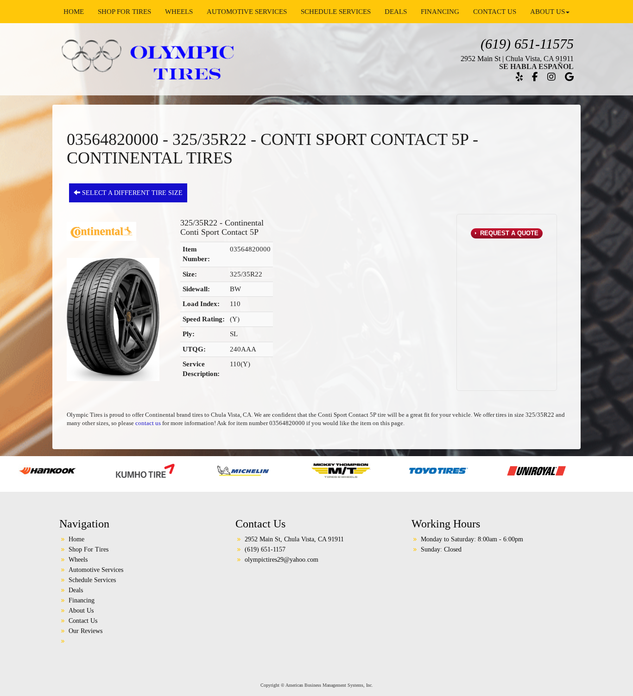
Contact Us (494, 11)
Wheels (179, 11)
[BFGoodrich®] (598, 470)
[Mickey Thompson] (276, 470)
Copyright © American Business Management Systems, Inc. (316, 685)
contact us (148, 423)
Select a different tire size (131, 192)
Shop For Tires (124, 11)
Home (73, 11)
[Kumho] (80, 470)
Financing (440, 11)
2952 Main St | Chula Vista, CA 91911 (517, 59)
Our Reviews (85, 630)
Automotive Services (247, 11)
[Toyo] (374, 470)
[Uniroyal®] (472, 470)
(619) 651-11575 (527, 43)
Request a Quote (508, 233)
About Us (547, 11)
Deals (396, 11)
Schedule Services (336, 11)
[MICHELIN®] (178, 470)
